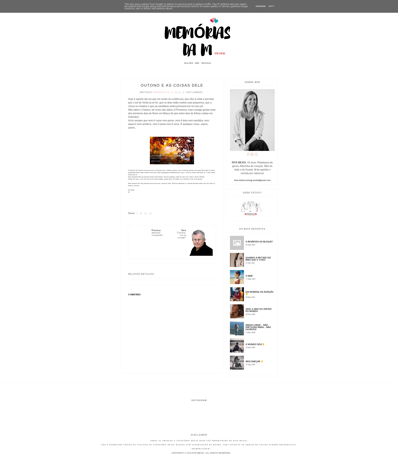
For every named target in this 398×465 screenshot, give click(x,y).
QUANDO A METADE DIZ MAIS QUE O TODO (258, 258)
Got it (271, 6)
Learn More (261, 6)
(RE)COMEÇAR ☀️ (254, 361)
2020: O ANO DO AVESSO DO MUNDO (258, 310)
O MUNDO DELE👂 (255, 344)
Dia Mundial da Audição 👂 (259, 292)
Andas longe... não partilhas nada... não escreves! (258, 327)
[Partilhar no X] (141, 213)
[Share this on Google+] (145, 213)
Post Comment (194, 92)
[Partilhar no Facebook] (137, 213)
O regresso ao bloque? (259, 241)
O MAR (249, 275)
